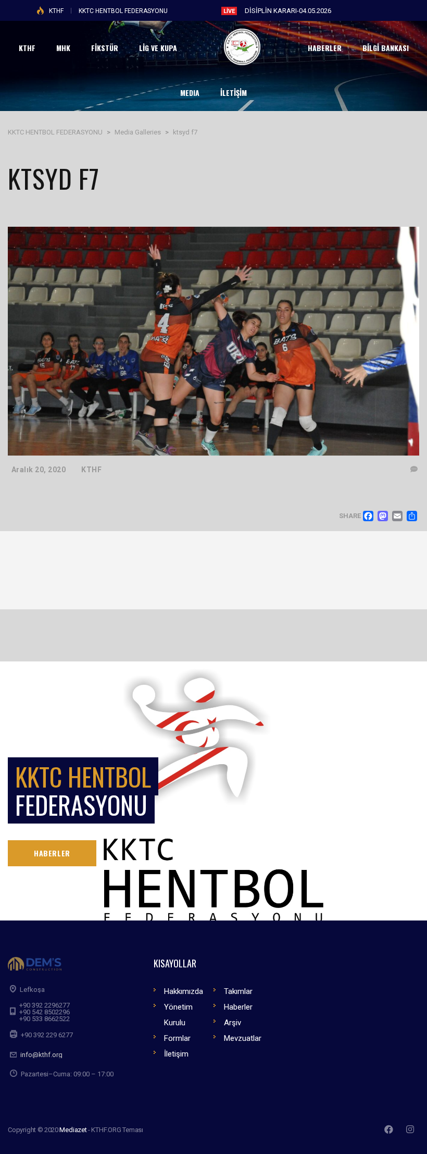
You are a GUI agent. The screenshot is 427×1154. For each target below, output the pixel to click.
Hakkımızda (183, 991)
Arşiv (232, 1022)
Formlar (177, 1038)
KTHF (56, 11)
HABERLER (52, 853)
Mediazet (72, 1130)
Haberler (238, 1007)
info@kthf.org (41, 1055)
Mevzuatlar (242, 1038)
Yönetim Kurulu (178, 1014)
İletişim (176, 1054)
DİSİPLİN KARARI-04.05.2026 (288, 11)
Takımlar (238, 991)
